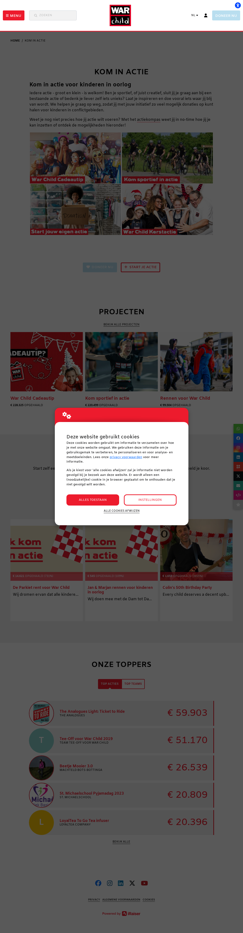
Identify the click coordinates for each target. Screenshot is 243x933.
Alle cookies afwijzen (122, 511)
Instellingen (150, 500)
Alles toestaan (93, 500)
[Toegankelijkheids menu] (238, 5)
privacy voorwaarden (126, 457)
